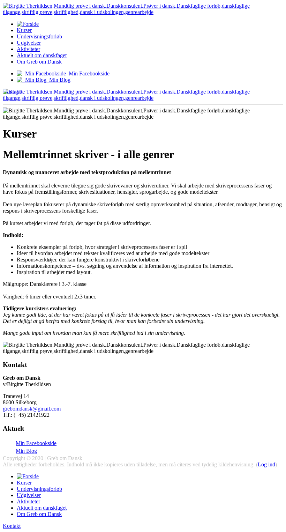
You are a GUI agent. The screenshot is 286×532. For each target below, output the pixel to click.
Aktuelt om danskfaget (42, 55)
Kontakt (12, 526)
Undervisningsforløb (39, 36)
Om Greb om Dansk (39, 62)
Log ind (266, 464)
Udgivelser (29, 43)
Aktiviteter (28, 49)
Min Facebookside (36, 443)
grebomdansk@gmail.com (32, 409)
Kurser (24, 30)
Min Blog (26, 451)
